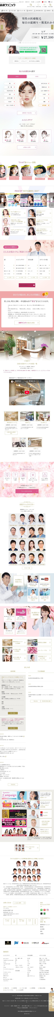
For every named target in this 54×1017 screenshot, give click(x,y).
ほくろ (28, 972)
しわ (4, 965)
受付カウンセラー (17, 686)
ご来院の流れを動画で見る (11, 433)
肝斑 (28, 974)
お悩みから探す (27, 147)
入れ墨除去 (41, 977)
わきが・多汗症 (42, 961)
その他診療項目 (42, 979)
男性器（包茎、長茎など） (44, 974)
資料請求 (35, 921)
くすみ (28, 963)
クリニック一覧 (22, 10)
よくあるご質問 (17, 902)
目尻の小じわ (5, 975)
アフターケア (29, 920)
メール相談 (44, 6)
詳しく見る (13, 713)
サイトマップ (6, 1005)
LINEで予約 (38, 6)
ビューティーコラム (9, 990)
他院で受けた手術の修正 (44, 972)
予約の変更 (50, 6)
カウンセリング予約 (30, 6)
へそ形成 (41, 965)
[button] (18, 42)
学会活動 (32, 1)
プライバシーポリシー (33, 1007)
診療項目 (49, 10)
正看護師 (6, 686)
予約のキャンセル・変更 (21, 920)
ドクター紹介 (13, 10)
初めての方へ (21, 1)
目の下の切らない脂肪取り (34, 61)
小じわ (4, 962)
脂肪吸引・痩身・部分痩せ (44, 960)
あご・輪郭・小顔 (18, 958)
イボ (28, 961)
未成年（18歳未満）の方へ (15, 1005)
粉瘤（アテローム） (31, 975)
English (51, 1)
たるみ (4, 967)
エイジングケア (6, 955)
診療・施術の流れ (39, 10)
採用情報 (33, 988)
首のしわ (5, 977)
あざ (28, 960)
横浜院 (41, 926)
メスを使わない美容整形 (44, 970)
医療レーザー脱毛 (42, 963)
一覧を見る (13, 784)
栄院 (41, 931)
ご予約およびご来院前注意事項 (22, 1007)
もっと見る (9, 277)
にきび (28, 968)
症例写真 (30, 10)
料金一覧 (5, 10)
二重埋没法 (16, 61)
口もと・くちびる (18, 965)
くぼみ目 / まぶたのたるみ (8, 960)
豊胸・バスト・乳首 (43, 958)
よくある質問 (37, 1)
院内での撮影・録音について (27, 1005)
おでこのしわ (5, 958)
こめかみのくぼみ (6, 963)
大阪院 (41, 933)
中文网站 (45, 1)
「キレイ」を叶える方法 (26, 491)
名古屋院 (42, 929)
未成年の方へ (27, 1)
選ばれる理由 (42, 988)
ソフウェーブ (24, 61)
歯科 (16, 960)
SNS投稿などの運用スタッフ (10, 688)
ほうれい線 (5, 973)
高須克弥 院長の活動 (46, 701)
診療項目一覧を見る (27, 112)
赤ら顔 (28, 958)
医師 (2, 686)
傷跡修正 (41, 968)
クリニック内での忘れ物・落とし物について (42, 1005)
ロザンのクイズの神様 (18, 736)
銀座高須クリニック (45, 924)
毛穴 (28, 965)
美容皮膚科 (30, 955)
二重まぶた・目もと (19, 967)
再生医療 (17, 970)
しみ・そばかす (30, 967)
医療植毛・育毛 (42, 975)
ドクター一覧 (27, 567)
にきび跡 (29, 970)
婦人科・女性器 (42, 967)
